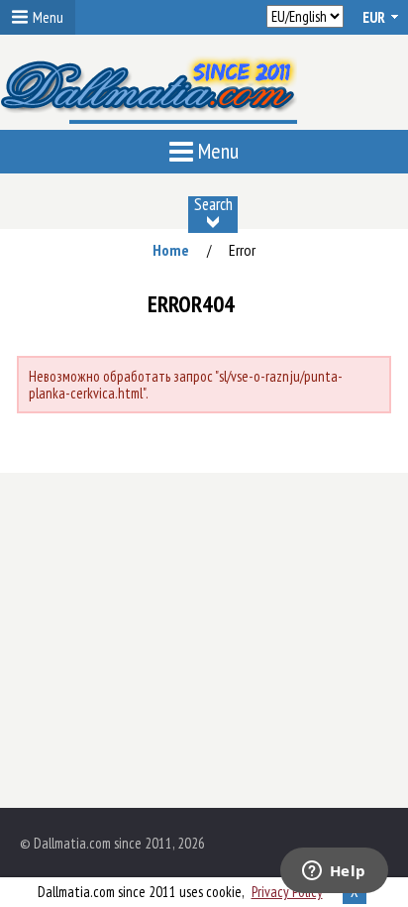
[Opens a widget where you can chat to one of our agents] (333, 872)
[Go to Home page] (148, 92)
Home (171, 250)
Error (242, 250)
